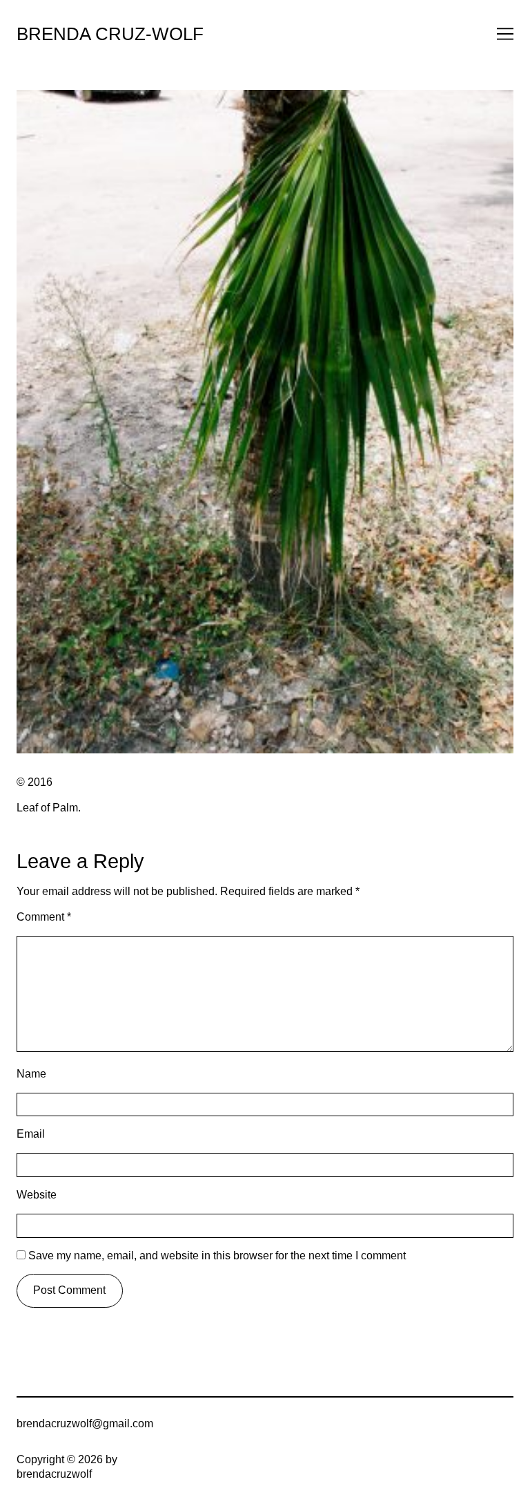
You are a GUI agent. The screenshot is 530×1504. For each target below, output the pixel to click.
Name (31, 1074)
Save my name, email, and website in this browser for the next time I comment (217, 1255)
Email (31, 1134)
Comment (44, 917)
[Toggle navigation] (505, 34)
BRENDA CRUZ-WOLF (110, 34)
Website (37, 1195)
